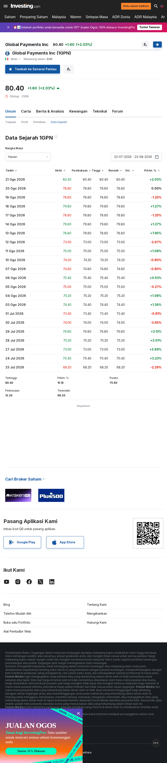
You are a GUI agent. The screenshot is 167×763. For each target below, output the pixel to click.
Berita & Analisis (50, 111)
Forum (117, 111)
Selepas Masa (97, 17)
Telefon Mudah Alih (17, 613)
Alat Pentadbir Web (17, 631)
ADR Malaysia (145, 17)
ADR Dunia (121, 17)
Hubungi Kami (97, 622)
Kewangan (78, 111)
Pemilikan (39, 122)
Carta (26, 111)
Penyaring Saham (34, 17)
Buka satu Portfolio (16, 622)
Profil (24, 122)
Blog (6, 604)
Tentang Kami (97, 604)
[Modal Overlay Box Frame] (41, 735)
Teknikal (100, 111)
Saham (9, 17)
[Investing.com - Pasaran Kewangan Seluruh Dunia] (25, 6)
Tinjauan (10, 122)
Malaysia (59, 17)
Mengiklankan (97, 613)
